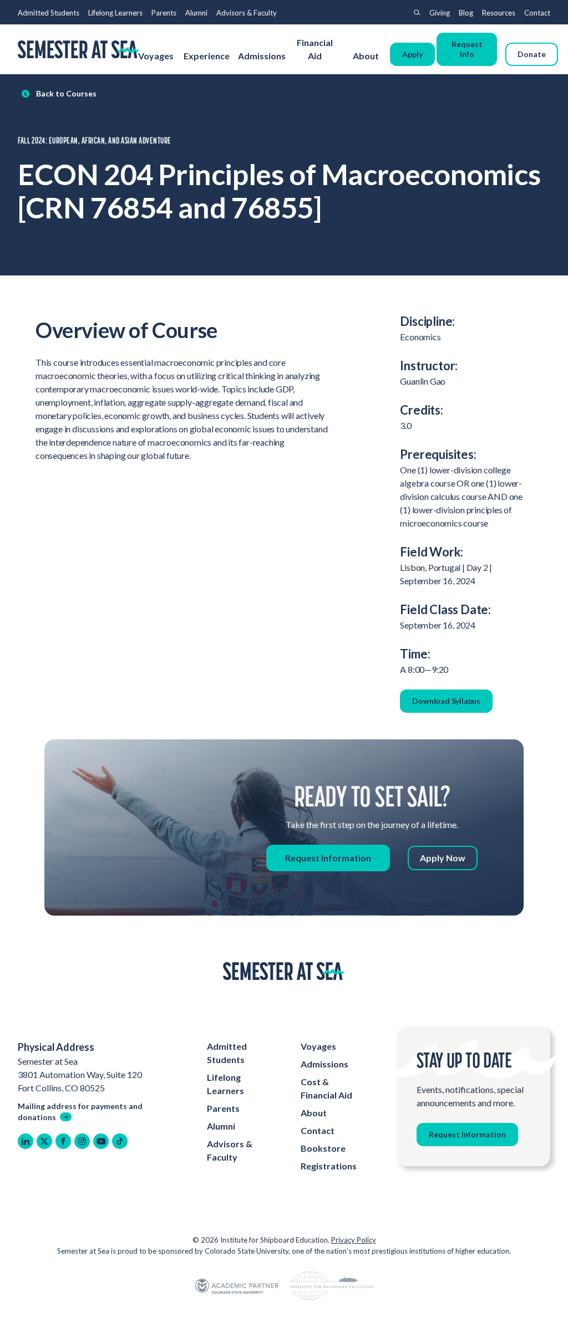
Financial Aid (315, 49)
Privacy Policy (353, 1239)
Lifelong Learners (115, 12)
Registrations (329, 1166)
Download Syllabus (446, 701)
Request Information (328, 857)
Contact (537, 12)
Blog (466, 12)
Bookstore (323, 1148)
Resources (498, 12)
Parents (163, 12)
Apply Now (442, 857)
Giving (439, 12)
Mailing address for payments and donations (80, 1111)
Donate (532, 54)
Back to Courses (66, 93)
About (367, 55)
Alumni (196, 12)
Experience (207, 55)
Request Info (467, 49)
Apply (412, 54)
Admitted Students (48, 12)
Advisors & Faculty (246, 12)
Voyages (156, 55)
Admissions (262, 55)
